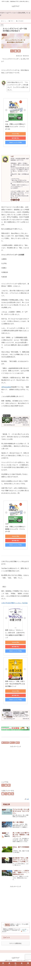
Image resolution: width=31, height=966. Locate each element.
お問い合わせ (8, 960)
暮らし (12, 742)
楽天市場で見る (15, 138)
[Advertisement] (15, 763)
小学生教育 (5, 742)
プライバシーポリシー (23, 960)
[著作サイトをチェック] (12, 200)
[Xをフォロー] (14, 200)
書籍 (18, 742)
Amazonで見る (15, 133)
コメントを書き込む (15, 943)
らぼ (12, 156)
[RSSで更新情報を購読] (18, 200)
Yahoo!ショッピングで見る (15, 142)
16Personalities (6, 387)
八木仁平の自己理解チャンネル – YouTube (14, 603)
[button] (19, 50)
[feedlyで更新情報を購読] (16, 200)
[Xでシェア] (12, 50)
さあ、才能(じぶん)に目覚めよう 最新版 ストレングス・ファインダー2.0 (16, 126)
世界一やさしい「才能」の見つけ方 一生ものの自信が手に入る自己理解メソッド (15, 684)
